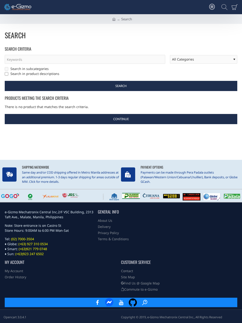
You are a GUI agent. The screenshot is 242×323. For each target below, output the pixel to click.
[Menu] (212, 7)
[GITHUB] (133, 302)
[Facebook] (97, 302)
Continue (121, 119)
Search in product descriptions (34, 73)
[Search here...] (223, 7)
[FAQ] (144, 302)
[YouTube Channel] (121, 302)
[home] (114, 19)
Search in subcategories (29, 68)
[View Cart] (235, 7)
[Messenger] (109, 302)
